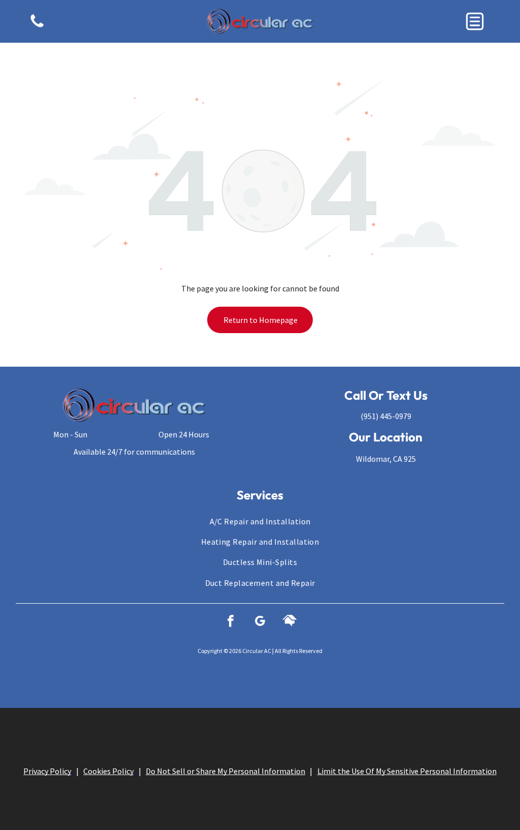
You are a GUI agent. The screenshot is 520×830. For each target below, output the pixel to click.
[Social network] (289, 622)
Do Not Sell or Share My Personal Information (225, 765)
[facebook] (230, 622)
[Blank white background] (37, 26)
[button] (475, 21)
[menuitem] (260, 521)
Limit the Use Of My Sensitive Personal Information (407, 765)
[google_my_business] (260, 622)
